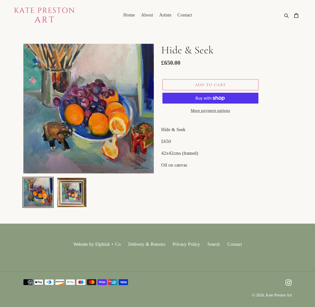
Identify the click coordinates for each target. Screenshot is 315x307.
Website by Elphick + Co (97, 244)
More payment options (210, 110)
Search (213, 244)
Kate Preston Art (279, 295)
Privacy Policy (186, 244)
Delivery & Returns (146, 244)
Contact (234, 244)
